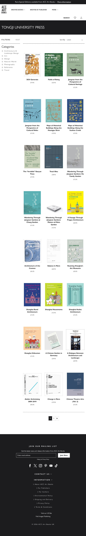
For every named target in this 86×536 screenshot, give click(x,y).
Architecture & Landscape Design (11, 52)
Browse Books (17, 10)
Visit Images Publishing (43, 516)
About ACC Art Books (44, 484)
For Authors (44, 492)
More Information (64, 2)
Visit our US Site (46, 513)
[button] (75, 17)
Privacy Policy (44, 503)
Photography (9, 64)
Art (5, 56)
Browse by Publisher (38, 10)
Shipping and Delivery (44, 499)
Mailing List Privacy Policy (43, 459)
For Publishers (44, 488)
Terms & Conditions (44, 507)
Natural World (10, 62)
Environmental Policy (44, 496)
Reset (18, 40)
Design (7, 59)
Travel (6, 70)
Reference (8, 67)
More (54, 10)
